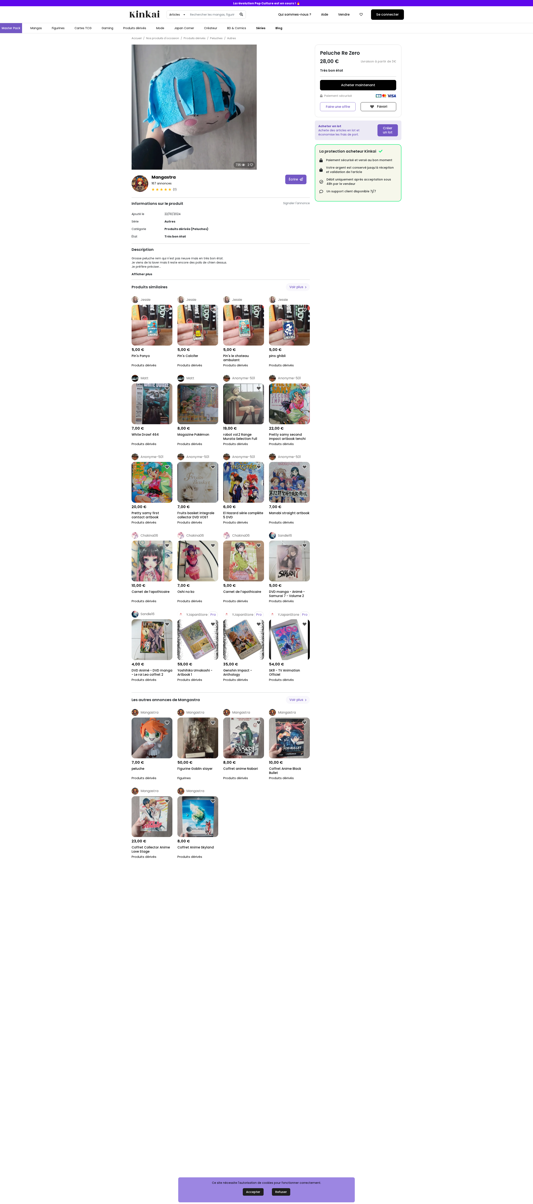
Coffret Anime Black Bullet (285, 771)
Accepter (253, 1192)
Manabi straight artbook (289, 513)
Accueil (137, 38)
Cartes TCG (83, 28)
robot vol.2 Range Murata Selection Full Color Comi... (240, 437)
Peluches (216, 38)
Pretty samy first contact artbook (145, 515)
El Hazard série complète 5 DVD (243, 515)
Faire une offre (338, 106)
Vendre (344, 14)
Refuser (281, 1192)
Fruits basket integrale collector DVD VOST (195, 515)
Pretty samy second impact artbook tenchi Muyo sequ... (287, 437)
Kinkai (144, 14)
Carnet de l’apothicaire (150, 592)
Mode (160, 28)
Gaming (107, 28)
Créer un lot (387, 130)
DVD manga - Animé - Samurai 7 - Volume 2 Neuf (287, 594)
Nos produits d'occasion (162, 38)
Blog (278, 28)
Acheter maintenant (358, 85)
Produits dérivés (134, 28)
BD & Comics (236, 28)
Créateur (210, 28)
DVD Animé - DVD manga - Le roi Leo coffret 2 (152, 672)
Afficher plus (142, 274)
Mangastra (164, 177)
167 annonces (162, 183)
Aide (324, 14)
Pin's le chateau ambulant (236, 358)
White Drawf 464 (145, 435)
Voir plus (296, 287)
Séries (260, 28)
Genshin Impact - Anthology (237, 672)
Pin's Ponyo (141, 356)
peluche (138, 769)
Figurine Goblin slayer (195, 769)
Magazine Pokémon (193, 435)
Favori (381, 106)
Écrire (294, 179)
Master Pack (11, 28)
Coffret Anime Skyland (195, 847)
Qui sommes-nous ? (294, 14)
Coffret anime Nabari (240, 769)
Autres (231, 38)
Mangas (36, 28)
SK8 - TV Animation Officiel (284, 672)
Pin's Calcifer (187, 356)
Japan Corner (184, 28)
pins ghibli (277, 356)
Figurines (58, 28)
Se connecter (387, 14)
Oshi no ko (185, 592)
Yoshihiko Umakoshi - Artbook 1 (194, 672)
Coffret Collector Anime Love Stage (151, 849)
